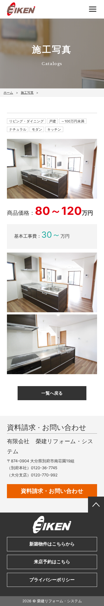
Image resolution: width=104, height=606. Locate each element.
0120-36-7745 (44, 468)
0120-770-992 (44, 475)
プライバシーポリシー (52, 579)
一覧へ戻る (52, 393)
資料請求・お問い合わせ (52, 491)
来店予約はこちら (52, 561)
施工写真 (27, 93)
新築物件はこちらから (52, 544)
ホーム (8, 93)
